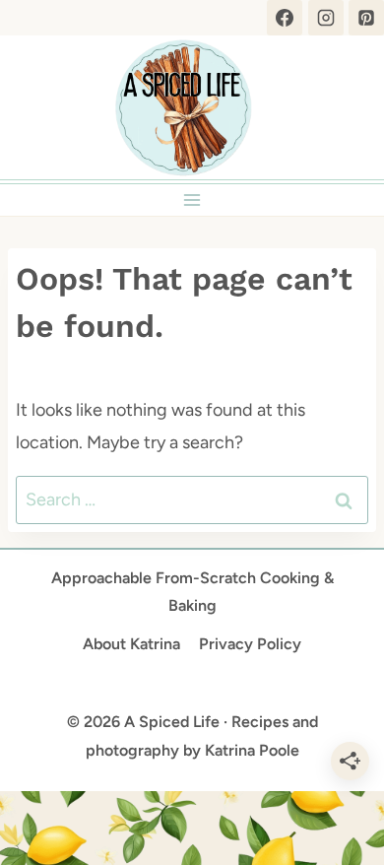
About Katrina (131, 643)
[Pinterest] (366, 17)
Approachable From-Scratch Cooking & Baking (192, 592)
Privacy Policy (250, 643)
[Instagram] (326, 17)
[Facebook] (284, 17)
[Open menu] (192, 199)
